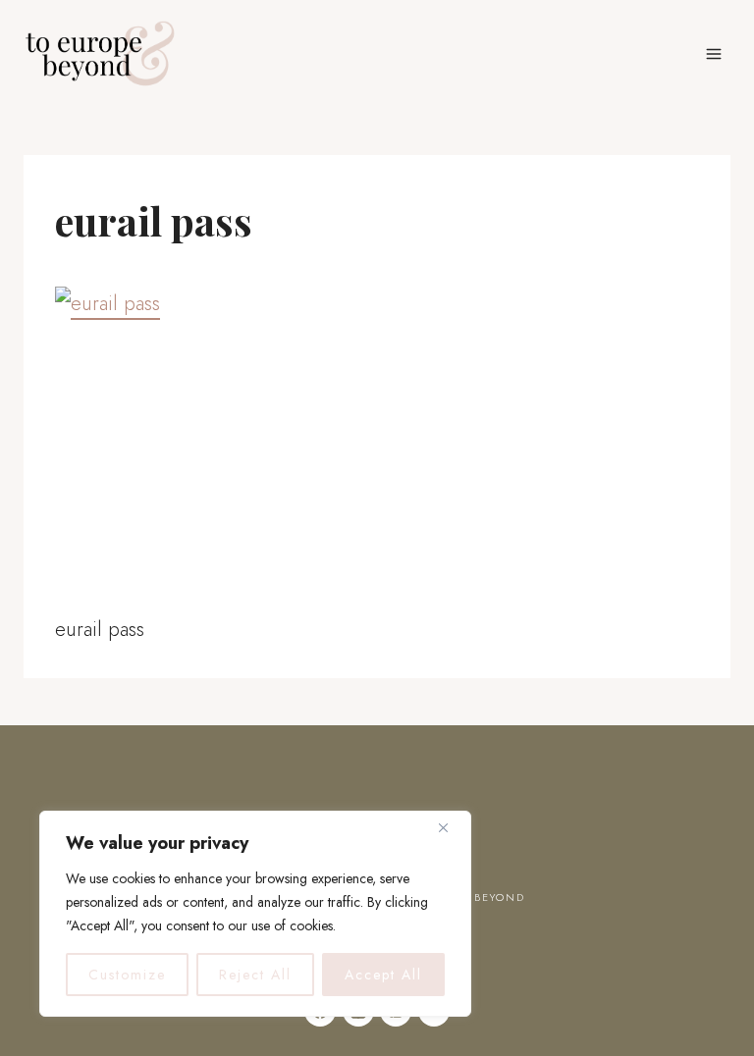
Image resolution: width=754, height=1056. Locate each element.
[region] (255, 914)
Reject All (255, 974)
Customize (127, 974)
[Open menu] (713, 53)
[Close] (450, 827)
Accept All (383, 974)
